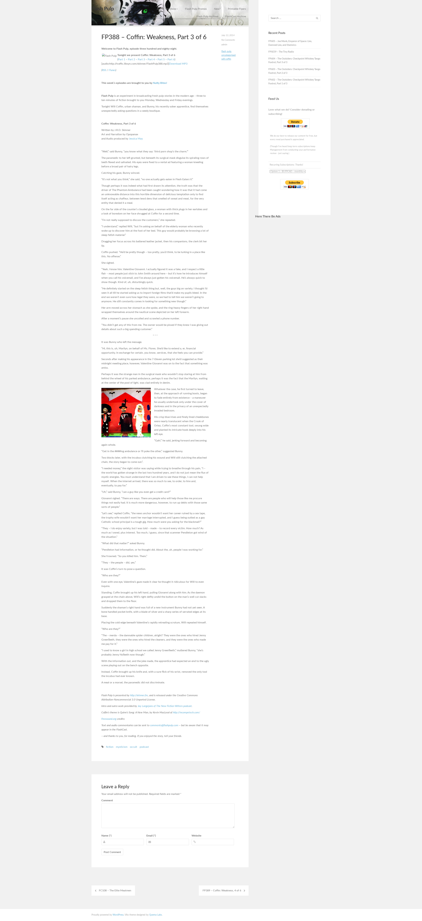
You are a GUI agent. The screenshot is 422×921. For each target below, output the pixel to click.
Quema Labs (155, 915)
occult (133, 747)
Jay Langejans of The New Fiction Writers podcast (165, 706)
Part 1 (121, 59)
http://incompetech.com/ (186, 712)
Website (196, 835)
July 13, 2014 (228, 35)
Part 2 (131, 59)
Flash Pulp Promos (196, 9)
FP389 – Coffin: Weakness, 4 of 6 (222, 890)
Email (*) (151, 835)
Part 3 (141, 59)
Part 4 (151, 59)
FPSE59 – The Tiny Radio (281, 52)
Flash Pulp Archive (207, 16)
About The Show (166, 9)
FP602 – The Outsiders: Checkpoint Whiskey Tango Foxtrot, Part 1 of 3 (294, 82)
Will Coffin (226, 59)
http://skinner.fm (139, 695)
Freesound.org (108, 719)
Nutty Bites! (160, 83)
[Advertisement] (293, 271)
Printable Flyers (237, 9)
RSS (104, 70)
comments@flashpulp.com (164, 725)
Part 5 (161, 59)
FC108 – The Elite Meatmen (115, 890)
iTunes (112, 70)
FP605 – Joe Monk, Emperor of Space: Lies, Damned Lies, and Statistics (290, 43)
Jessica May (136, 138)
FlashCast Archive (235, 16)
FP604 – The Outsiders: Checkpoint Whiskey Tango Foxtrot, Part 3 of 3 (294, 61)
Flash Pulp (102, 8)
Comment (107, 800)
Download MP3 (178, 63)
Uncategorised (228, 55)
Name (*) (106, 835)
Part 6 (171, 59)
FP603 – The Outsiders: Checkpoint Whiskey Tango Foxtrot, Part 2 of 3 (294, 71)
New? (217, 9)
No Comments (228, 40)
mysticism (121, 747)
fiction (109, 747)
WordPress (118, 915)
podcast (144, 747)
